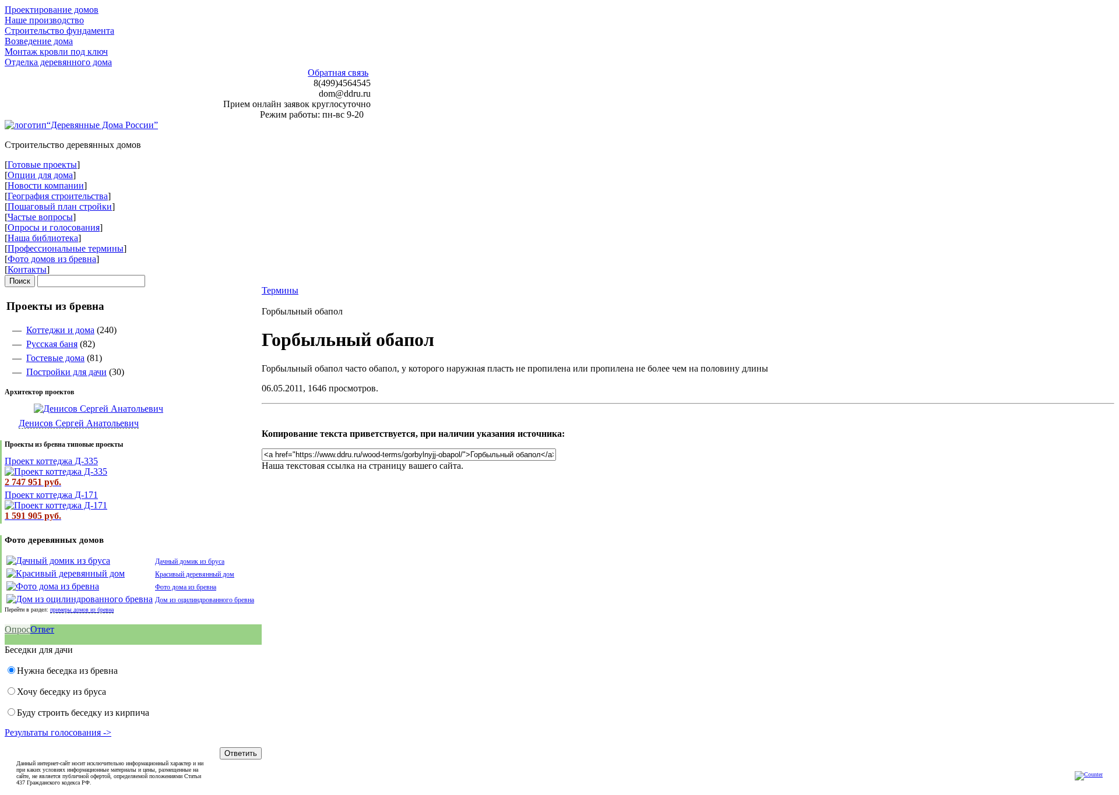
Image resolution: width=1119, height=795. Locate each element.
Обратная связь (338, 72)
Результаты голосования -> (58, 732)
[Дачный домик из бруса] (58, 561)
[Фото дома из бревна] (52, 586)
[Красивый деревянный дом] (65, 573)
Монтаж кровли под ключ (56, 51)
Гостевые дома (55, 358)
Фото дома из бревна (185, 587)
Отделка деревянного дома (58, 62)
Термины (280, 290)
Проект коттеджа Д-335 (51, 461)
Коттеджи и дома (60, 330)
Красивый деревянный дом (194, 574)
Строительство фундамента (59, 31)
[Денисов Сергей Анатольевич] (84, 409)
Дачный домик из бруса (189, 561)
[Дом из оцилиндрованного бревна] (79, 599)
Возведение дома (39, 41)
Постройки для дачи (66, 372)
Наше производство (44, 20)
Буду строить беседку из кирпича (83, 713)
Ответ (42, 629)
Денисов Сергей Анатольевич (79, 423)
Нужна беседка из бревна (67, 671)
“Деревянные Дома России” (102, 125)
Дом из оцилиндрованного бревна (204, 600)
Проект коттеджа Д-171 (51, 495)
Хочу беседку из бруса (61, 692)
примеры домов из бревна (82, 609)
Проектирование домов (51, 10)
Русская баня (52, 344)
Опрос (17, 629)
